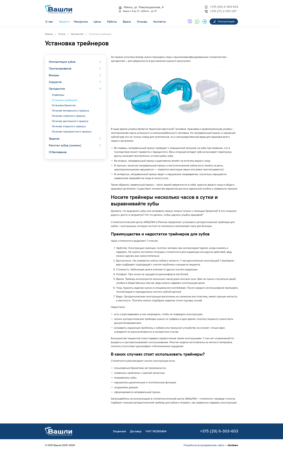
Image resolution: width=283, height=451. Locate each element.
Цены (97, 21)
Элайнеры (58, 94)
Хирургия (55, 82)
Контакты (159, 21)
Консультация (226, 21)
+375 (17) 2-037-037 (223, 11)
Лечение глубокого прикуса (68, 115)
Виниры (54, 75)
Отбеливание (58, 152)
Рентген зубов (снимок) (65, 145)
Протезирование (60, 68)
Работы (112, 21)
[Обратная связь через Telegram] (204, 21)
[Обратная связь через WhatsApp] (197, 21)
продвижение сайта (212, 445)
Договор (135, 431)
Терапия (54, 138)
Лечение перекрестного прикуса (71, 131)
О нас (49, 21)
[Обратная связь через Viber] (190, 21)
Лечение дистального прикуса (70, 121)
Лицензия (119, 431)
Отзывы (142, 21)
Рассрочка (81, 21)
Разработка (190, 445)
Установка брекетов (63, 105)
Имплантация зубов (62, 62)
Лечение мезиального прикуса (70, 110)
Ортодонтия (57, 88)
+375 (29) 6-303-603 (224, 7)
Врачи (127, 21)
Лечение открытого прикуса (69, 126)
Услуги (63, 21)
